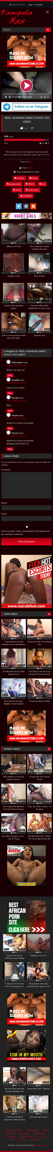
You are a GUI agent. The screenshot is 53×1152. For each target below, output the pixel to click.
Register (39, 5)
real (43, 184)
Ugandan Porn (39, 1145)
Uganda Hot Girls (14, 1130)
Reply (10, 375)
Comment (5, 470)
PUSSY (31, 184)
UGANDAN (27, 196)
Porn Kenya (24, 1133)
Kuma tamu (11, 1136)
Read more (25, 162)
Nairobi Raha (32, 1130)
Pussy (34, 178)
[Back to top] (45, 1144)
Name (4, 503)
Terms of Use (36, 1139)
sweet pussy (33, 190)
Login (30, 5)
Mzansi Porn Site (28, 1136)
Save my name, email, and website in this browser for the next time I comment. (25, 532)
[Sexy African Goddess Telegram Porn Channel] (26, 111)
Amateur (20, 178)
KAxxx (31, 168)
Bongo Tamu (40, 1133)
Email (4, 514)
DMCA (22, 1139)
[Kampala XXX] (21, 17)
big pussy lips (14, 184)
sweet (18, 190)
